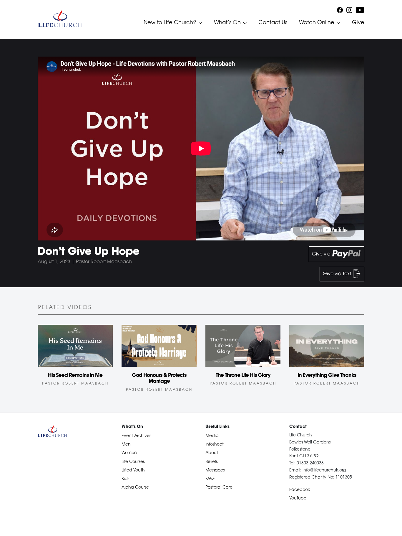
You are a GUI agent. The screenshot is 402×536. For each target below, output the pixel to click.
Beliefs (211, 462)
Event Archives (136, 436)
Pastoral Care (218, 487)
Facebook (299, 490)
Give (358, 23)
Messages (215, 470)
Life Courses (133, 462)
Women (129, 453)
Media (212, 436)
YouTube (297, 498)
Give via (322, 254)
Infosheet (214, 444)
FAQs (210, 479)
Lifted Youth (133, 470)
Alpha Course (135, 487)
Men (126, 444)
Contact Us (272, 23)
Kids (125, 479)
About (211, 453)
